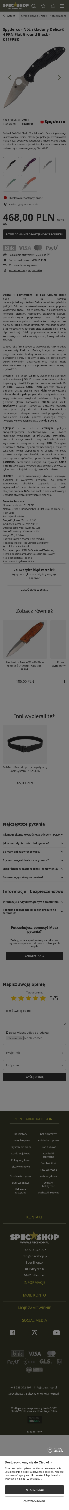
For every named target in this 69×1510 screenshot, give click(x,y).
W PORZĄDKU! (34, 1490)
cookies (49, 1471)
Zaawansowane (34, 1501)
